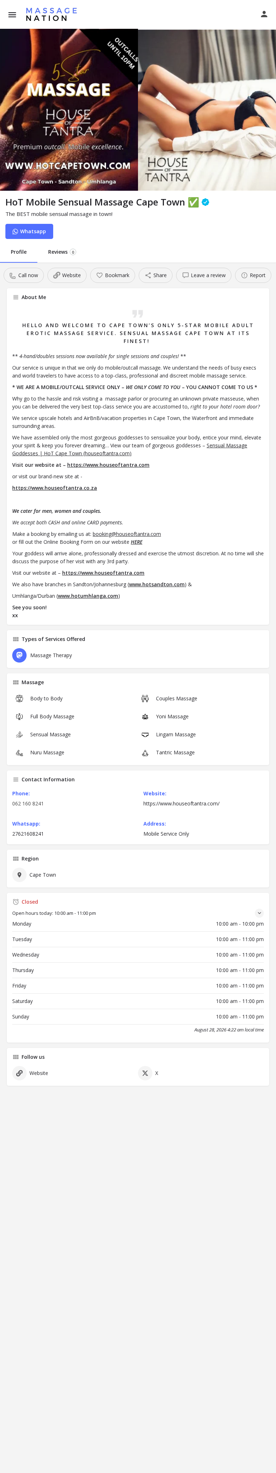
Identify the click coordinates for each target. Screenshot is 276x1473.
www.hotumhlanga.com (88, 595)
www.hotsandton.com (157, 584)
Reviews (61, 251)
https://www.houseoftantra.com (108, 464)
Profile (19, 251)
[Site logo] (53, 14)
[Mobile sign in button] (264, 14)
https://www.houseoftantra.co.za (54, 487)
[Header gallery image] (69, 110)
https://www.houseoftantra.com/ (181, 803)
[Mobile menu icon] (12, 15)
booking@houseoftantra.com (127, 533)
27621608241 (28, 833)
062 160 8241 (28, 803)
